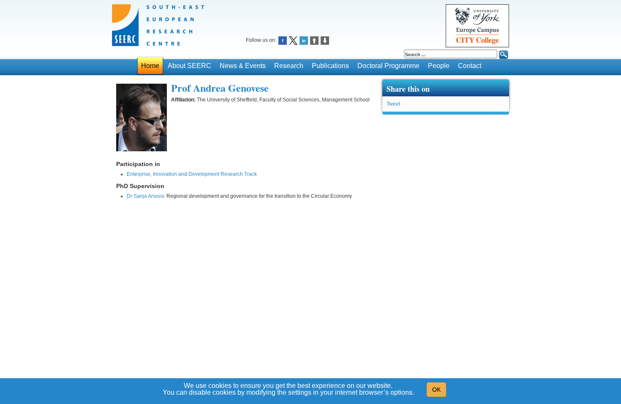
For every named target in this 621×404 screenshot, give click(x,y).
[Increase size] (314, 40)
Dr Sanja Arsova (145, 196)
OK (436, 389)
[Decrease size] (325, 40)
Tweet (393, 104)
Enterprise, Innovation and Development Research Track (192, 174)
